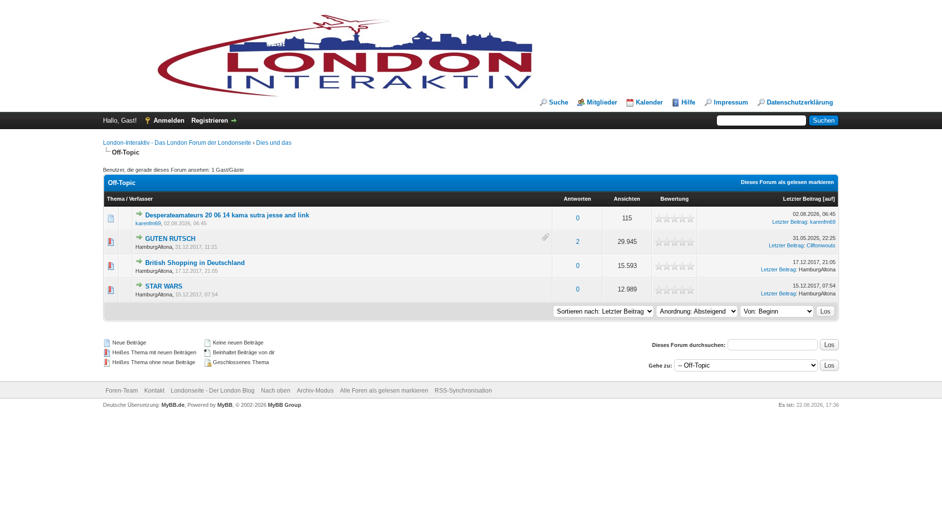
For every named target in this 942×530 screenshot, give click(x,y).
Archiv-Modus (315, 390)
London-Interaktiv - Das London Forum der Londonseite (177, 142)
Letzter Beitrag (802, 199)
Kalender (649, 102)
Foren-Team (121, 390)
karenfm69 (148, 223)
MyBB (225, 405)
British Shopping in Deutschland (195, 262)
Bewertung (674, 199)
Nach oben (275, 390)
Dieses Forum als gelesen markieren (787, 182)
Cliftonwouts (821, 245)
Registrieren (209, 120)
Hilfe (688, 102)
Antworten (577, 199)
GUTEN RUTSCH (170, 238)
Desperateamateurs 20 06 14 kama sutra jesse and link (227, 215)
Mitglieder (602, 102)
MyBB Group (284, 405)
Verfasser (141, 199)
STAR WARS (164, 286)
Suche (558, 102)
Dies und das (273, 142)
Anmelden (169, 120)
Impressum (731, 102)
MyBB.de (172, 405)
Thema (116, 199)
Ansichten (627, 199)
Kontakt (154, 390)
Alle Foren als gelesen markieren (384, 390)
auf (829, 199)
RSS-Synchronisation (463, 390)
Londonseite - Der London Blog (213, 390)
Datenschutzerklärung (800, 102)
